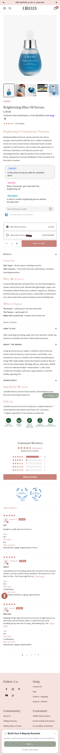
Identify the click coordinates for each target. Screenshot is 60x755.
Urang (7, 101)
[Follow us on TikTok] (13, 695)
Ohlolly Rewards (10, 721)
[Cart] (55, 8)
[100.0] (22, 493)
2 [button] (26, 655)
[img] (9, 515)
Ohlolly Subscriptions (42, 716)
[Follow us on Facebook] (6, 689)
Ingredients (10, 380)
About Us (7, 716)
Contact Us (37, 686)
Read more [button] (40, 576)
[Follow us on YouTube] (6, 695)
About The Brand (12, 344)
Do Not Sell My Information (44, 721)
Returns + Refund (40, 701)
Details (7, 254)
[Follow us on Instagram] (13, 689)
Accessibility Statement (43, 726)
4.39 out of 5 (37, 448)
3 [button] (31, 655)
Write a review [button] (30, 477)
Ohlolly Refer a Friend (12, 726)
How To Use (9, 328)
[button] (18, 457)
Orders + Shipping (40, 696)
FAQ (34, 691)
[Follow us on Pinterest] (19, 689)
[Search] (10, 8)
